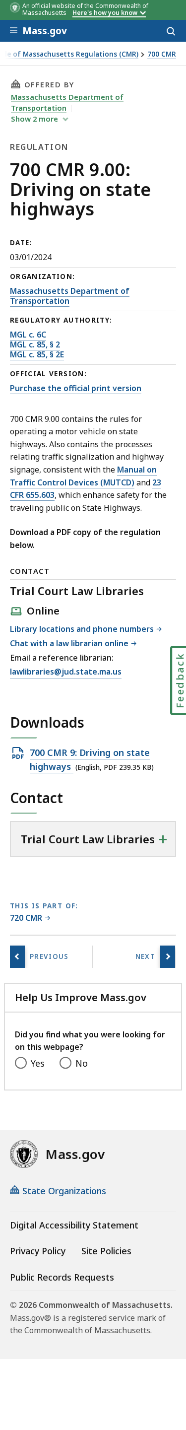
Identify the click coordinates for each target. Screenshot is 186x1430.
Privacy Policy (37, 1251)
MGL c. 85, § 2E (37, 354)
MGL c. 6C (28, 334)
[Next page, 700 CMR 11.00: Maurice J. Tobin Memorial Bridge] (167, 957)
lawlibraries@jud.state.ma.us (66, 672)
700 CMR (161, 54)
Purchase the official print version (75, 388)
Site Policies (106, 1251)
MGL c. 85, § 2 (35, 344)
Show (34, 119)
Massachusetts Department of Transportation (69, 295)
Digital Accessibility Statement (74, 1225)
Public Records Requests (62, 1277)
